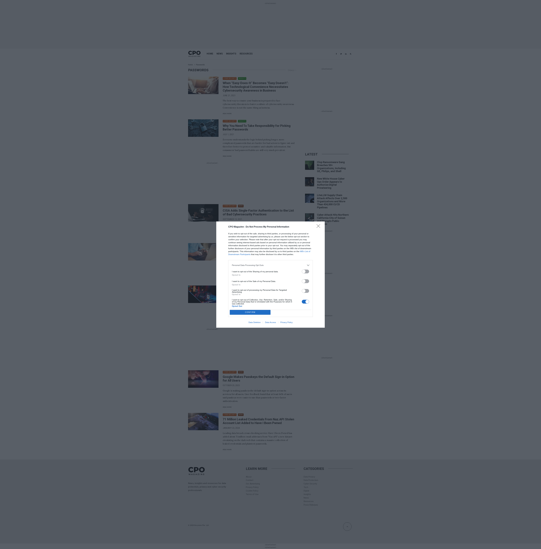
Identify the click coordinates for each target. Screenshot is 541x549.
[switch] (305, 271)
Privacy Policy (286, 322)
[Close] (319, 227)
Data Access (270, 322)
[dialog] (270, 274)
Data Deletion (255, 322)
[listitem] (270, 265)
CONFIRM (250, 312)
